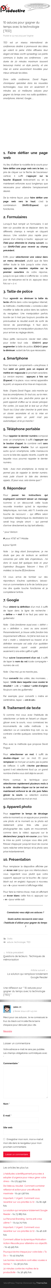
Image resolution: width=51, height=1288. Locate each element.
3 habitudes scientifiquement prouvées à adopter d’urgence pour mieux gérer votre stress (24, 1177)
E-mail (7, 1115)
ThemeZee (41, 1283)
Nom (6, 1104)
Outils (9, 938)
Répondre (7, 1031)
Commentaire (11, 1063)
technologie (20, 942)
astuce (10, 942)
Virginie (30, 36)
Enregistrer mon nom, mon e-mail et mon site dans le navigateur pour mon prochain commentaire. (23, 1143)
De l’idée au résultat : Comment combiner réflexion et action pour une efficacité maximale (24, 1190)
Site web (7, 1127)
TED (28, 942)
